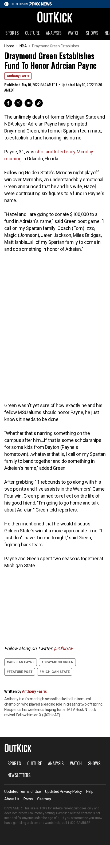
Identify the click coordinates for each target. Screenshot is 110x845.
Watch (74, 33)
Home (9, 46)
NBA (23, 46)
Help (89, 791)
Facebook (8, 103)
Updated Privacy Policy (63, 791)
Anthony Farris (18, 76)
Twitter (18, 103)
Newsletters (18, 775)
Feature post (21, 672)
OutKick (55, 16)
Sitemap (44, 799)
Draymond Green (58, 662)
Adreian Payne (21, 662)
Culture (32, 33)
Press (28, 799)
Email (29, 103)
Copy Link (39, 103)
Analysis (53, 33)
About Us (11, 799)
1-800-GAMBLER (79, 823)
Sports (12, 33)
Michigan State (56, 672)
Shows (92, 33)
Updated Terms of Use (22, 791)
